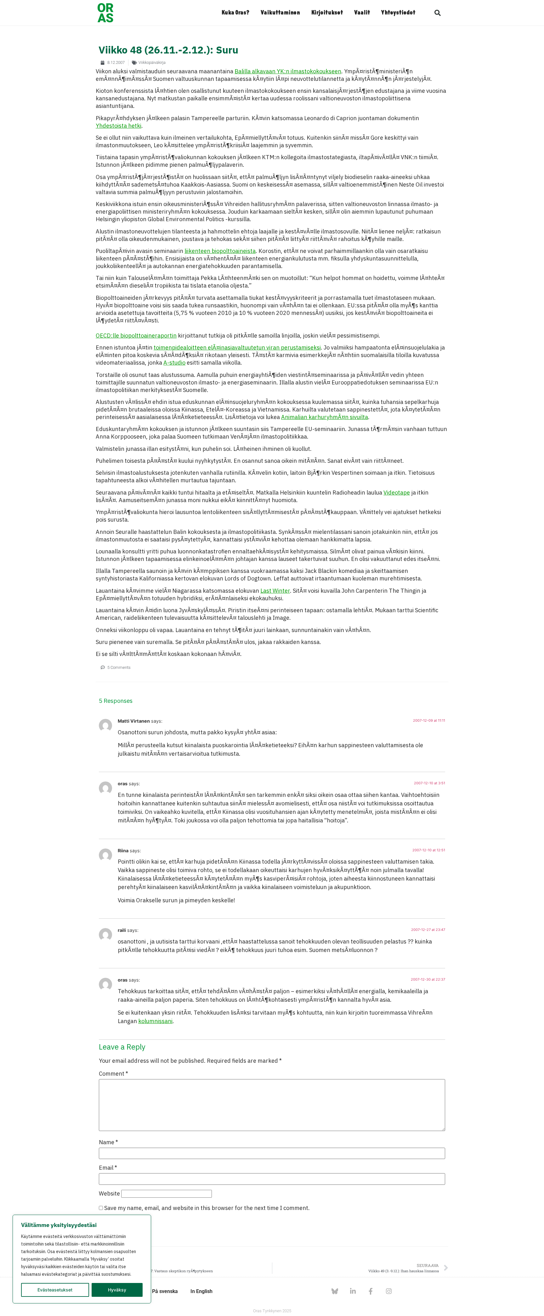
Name (108, 1142)
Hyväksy (117, 1289)
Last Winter (275, 590)
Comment (113, 1074)
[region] (82, 1259)
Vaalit (362, 13)
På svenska (165, 1291)
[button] (437, 13)
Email (108, 1168)
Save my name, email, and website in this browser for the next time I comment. (207, 1208)
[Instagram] (388, 1291)
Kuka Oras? (235, 13)
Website (109, 1193)
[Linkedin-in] (352, 1291)
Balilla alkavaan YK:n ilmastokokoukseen (288, 71)
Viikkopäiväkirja (152, 62)
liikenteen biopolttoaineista (220, 251)
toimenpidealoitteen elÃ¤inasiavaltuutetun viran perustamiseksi (237, 347)
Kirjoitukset (327, 13)
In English (201, 1291)
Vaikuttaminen (280, 13)
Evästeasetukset (54, 1289)
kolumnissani (155, 1021)
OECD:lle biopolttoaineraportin (136, 335)
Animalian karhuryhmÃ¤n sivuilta (324, 417)
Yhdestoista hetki (118, 125)
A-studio (174, 362)
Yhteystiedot (398, 13)
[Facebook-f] (370, 1291)
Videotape (396, 492)
